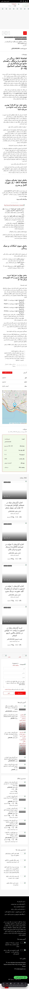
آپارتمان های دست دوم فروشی (18, 904)
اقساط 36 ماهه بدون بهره (18, 37)
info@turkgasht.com (21, 969)
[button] (14, 405)
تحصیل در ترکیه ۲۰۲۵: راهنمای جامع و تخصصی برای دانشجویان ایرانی (12, 944)
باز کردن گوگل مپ (6, 372)
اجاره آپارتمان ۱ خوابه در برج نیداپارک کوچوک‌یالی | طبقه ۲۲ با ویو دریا (10, 734)
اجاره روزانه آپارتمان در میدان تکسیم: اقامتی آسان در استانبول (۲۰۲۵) (10, 766)
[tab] (25, 33)
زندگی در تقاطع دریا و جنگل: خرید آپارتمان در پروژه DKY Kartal (11, 707)
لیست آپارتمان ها (21, 901)
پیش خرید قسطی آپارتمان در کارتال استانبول (14, 353)
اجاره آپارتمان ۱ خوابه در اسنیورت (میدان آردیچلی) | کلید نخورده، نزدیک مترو (14, 588)
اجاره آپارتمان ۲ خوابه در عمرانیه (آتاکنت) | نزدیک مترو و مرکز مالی (14, 546)
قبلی (20, 657)
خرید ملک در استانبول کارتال (17, 351)
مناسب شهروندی (18, 39)
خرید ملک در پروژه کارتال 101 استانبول (15, 354)
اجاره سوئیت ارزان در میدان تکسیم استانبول (14, 356)
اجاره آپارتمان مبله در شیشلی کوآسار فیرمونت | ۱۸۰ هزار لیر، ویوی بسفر (14, 505)
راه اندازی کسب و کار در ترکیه (18, 909)
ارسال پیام (20, 693)
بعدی (9, 657)
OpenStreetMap (17, 423)
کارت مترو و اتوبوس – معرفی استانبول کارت (15, 911)
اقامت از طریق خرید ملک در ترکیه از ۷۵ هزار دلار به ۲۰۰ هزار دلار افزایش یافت (11, 952)
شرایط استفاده (8, 689)
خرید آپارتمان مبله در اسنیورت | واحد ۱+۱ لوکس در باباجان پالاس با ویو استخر (10, 822)
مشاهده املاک (16, 665)
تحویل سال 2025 (10, 37)
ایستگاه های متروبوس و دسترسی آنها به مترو (15, 914)
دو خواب (24, 37)
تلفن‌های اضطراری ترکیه (19, 906)
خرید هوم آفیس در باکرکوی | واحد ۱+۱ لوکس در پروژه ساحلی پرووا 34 (11, 834)
